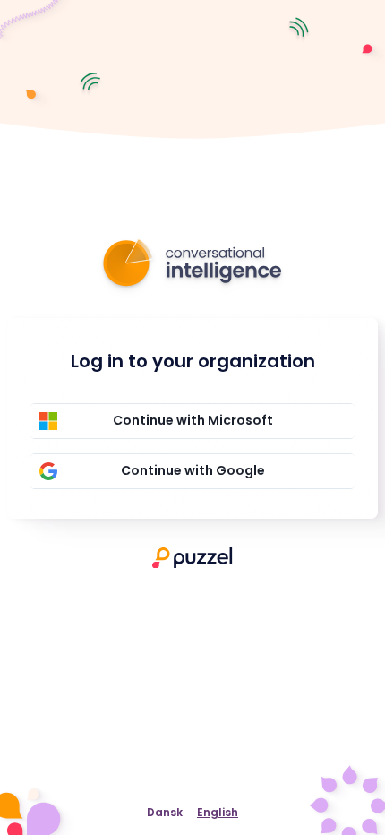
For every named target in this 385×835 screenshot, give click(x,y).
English (217, 812)
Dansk (165, 812)
